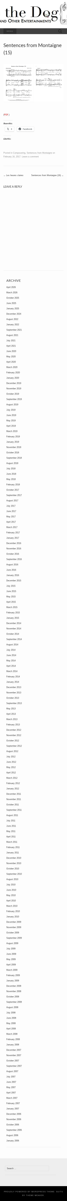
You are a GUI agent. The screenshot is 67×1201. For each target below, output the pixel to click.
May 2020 (11, 356)
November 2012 (13, 735)
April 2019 (11, 426)
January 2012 (12, 788)
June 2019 (11, 415)
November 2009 (13, 927)
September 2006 (14, 1130)
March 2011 (11, 842)
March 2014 (11, 671)
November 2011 (13, 799)
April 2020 (11, 362)
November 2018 (13, 447)
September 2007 (14, 1066)
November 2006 (13, 1119)
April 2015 (11, 602)
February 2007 (13, 1103)
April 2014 (11, 666)
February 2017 (13, 532)
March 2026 (11, 292)
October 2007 (12, 1060)
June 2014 (11, 655)
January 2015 (12, 618)
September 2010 (14, 874)
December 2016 (13, 543)
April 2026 (11, 287)
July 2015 (10, 586)
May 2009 (11, 959)
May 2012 (11, 767)
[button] (18, 83)
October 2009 (12, 932)
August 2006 (12, 1135)
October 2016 (12, 554)
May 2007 (11, 1087)
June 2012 (11, 762)
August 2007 (12, 1071)
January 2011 (12, 852)
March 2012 (11, 778)
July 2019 (10, 410)
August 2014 (12, 644)
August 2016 (12, 564)
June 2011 (11, 826)
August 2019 (12, 404)
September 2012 (14, 746)
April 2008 (11, 1028)
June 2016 (11, 570)
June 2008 (11, 1018)
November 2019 (13, 388)
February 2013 (13, 724)
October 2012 (12, 740)
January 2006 (12, 1140)
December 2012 (13, 730)
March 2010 (11, 906)
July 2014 (10, 650)
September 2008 (14, 1002)
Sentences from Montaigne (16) (47, 175)
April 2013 (11, 714)
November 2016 (13, 548)
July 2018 (10, 468)
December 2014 (13, 623)
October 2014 (12, 634)
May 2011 (10, 831)
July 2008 (10, 1012)
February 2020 (13, 372)
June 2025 (11, 303)
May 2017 (11, 516)
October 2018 (12, 452)
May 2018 (11, 479)
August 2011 (12, 815)
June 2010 (11, 890)
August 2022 (12, 319)
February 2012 (13, 783)
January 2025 (12, 308)
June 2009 (11, 954)
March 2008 (11, 1034)
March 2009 (11, 970)
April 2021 (11, 346)
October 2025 (12, 298)
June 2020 (11, 351)
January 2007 (12, 1108)
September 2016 (14, 559)
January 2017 (12, 538)
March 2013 (11, 719)
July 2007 (10, 1076)
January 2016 (12, 575)
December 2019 (13, 383)
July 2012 (10, 756)
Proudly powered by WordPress (25, 1192)
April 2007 (11, 1092)
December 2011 (13, 794)
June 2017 (11, 511)
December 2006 (13, 1114)
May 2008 (11, 1023)
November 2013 (13, 692)
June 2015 (11, 591)
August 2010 (12, 879)
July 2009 (10, 948)
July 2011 (10, 820)
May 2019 (11, 420)
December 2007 (13, 1050)
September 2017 (14, 495)
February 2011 (13, 847)
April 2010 (11, 900)
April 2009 (11, 964)
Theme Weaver (35, 1195)
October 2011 (12, 804)
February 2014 (13, 676)
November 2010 (13, 863)
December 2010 (13, 858)
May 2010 (11, 895)
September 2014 (14, 639)
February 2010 (13, 911)
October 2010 (12, 868)
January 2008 (12, 1044)
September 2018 (14, 458)
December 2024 (13, 314)
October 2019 (12, 394)
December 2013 (13, 687)
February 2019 (13, 436)
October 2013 (12, 698)
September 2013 (14, 703)
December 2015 (13, 580)
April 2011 (11, 836)
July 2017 (10, 506)
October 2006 (12, 1124)
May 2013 (11, 708)
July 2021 (10, 340)
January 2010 (12, 916)
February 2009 (13, 975)
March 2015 (11, 607)
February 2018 (13, 484)
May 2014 (11, 660)
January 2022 (12, 324)
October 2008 (12, 996)
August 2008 (12, 1007)
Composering (19, 153)
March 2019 (11, 431)
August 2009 (12, 943)
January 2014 (12, 682)
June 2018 (11, 474)
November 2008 (13, 991)
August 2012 (12, 751)
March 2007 (11, 1098)
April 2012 (11, 772)
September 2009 (14, 938)
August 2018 (12, 463)
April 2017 (11, 522)
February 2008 (13, 1039)
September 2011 (14, 810)
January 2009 (12, 980)
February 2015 (13, 612)
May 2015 (11, 596)
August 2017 (12, 500)
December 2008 (13, 986)
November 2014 (13, 628)
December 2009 (13, 922)
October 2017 (12, 490)
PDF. (6, 114)
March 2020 (11, 367)
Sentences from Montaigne (39, 153)
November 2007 (13, 1055)
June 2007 (11, 1082)
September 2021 (14, 330)
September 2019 (14, 399)
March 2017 (11, 527)
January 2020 (12, 378)
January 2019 (12, 442)
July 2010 (10, 884)
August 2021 (12, 335)
